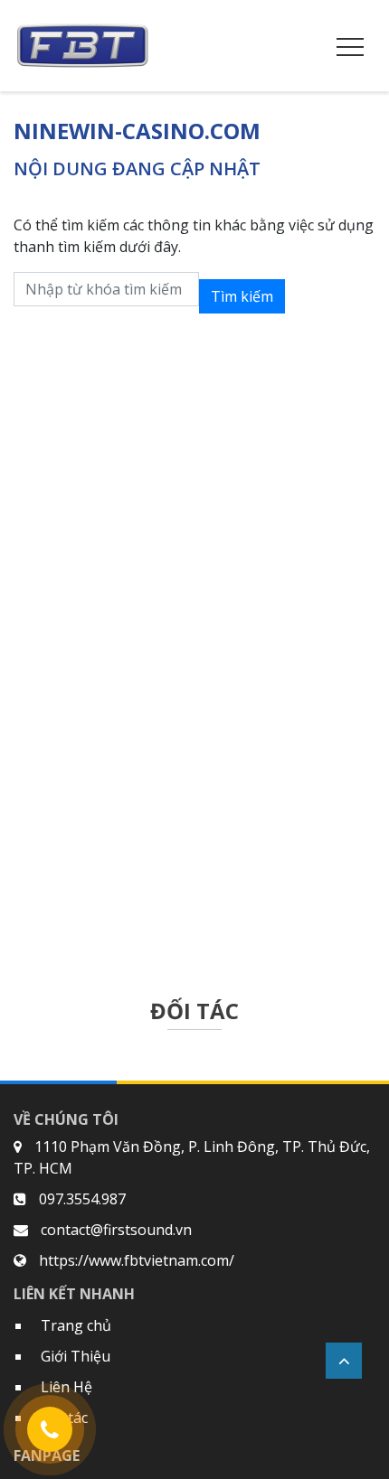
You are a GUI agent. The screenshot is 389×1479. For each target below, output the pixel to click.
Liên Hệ (66, 1387)
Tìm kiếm (242, 296)
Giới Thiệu (75, 1356)
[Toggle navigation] (350, 46)
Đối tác (64, 1418)
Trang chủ (76, 1325)
